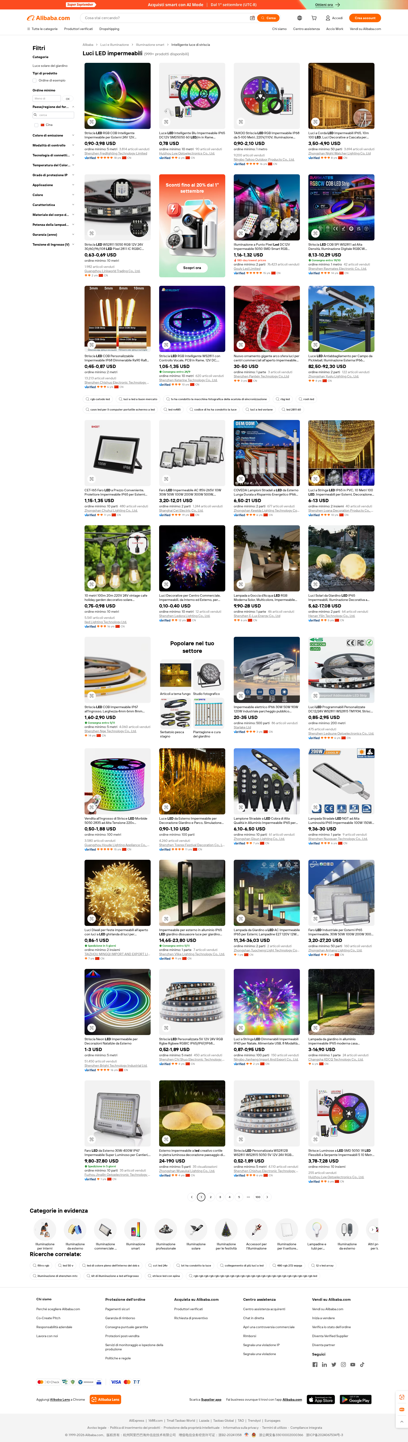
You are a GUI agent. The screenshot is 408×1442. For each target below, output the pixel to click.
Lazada (204, 1420)
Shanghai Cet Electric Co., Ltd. (181, 510)
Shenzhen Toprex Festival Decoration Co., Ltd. (192, 845)
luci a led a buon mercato (140, 399)
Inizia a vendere (323, 1318)
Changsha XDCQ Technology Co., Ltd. (335, 1059)
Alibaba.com (292, 1399)
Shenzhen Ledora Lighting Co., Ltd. (184, 616)
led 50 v (68, 1265)
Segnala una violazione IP (261, 1345)
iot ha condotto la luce (196, 1265)
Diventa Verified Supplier (330, 1336)
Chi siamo (43, 1299)
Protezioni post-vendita (122, 1336)
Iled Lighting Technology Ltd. (106, 622)
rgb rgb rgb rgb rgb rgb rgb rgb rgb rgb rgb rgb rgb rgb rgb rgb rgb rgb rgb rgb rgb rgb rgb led (255, 1276)
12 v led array (324, 1265)
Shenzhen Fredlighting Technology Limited (116, 153)
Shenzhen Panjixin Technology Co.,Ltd (261, 376)
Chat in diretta (253, 1318)
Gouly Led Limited (247, 268)
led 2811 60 (293, 409)
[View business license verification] (246, 1435)
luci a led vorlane (261, 409)
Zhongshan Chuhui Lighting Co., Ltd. (111, 510)
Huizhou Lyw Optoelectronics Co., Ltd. (187, 153)
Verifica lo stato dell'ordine (331, 1327)
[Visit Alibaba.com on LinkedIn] (324, 1364)
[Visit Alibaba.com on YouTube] (353, 1364)
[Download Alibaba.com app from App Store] (321, 1399)
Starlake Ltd (242, 727)
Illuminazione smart (150, 45)
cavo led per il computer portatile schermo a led (122, 409)
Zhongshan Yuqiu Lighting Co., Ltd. (333, 376)
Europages (272, 1420)
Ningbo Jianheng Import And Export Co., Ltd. (266, 1059)
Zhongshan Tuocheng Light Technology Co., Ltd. (267, 950)
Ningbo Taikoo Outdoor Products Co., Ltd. (264, 159)
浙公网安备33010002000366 (281, 1435)
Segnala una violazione (259, 1354)
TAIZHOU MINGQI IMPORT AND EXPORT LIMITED (118, 954)
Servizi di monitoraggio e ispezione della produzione (134, 1347)
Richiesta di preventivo (191, 1318)
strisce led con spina (166, 1276)
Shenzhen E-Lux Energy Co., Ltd (257, 616)
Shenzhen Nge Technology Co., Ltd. (110, 731)
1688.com (155, 1420)
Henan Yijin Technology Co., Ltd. (331, 616)
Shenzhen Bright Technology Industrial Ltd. (116, 1065)
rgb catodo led (100, 399)
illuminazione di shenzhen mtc (58, 1276)
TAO (241, 1420)
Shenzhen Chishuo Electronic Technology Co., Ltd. (118, 382)
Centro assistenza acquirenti (264, 1309)
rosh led (308, 399)
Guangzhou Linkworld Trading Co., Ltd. (112, 271)
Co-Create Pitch (48, 1318)
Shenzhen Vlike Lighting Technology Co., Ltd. (192, 954)
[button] (252, 18)
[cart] (315, 19)
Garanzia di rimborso (120, 1318)
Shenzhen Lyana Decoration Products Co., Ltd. (341, 510)
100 (257, 1197)
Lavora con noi (47, 1336)
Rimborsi (249, 1336)
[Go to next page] (267, 1197)
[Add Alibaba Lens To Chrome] (105, 1399)
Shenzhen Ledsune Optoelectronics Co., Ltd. (341, 733)
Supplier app (211, 1399)
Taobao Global (223, 1420)
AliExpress (136, 1420)
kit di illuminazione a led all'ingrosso (115, 1276)
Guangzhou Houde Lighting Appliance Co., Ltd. (118, 845)
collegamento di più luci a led (244, 1265)
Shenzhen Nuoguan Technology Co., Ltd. (338, 839)
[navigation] (53, 621)
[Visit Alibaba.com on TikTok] (362, 1364)
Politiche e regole (118, 1358)
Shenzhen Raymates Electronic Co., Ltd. (337, 268)
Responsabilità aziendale (54, 1327)
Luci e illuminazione (114, 45)
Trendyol (254, 1420)
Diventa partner (323, 1345)
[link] (402, 1397)
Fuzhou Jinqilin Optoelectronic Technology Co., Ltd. (118, 1175)
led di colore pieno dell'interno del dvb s (113, 1265)
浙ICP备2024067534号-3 (324, 1435)
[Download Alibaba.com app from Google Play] (356, 1399)
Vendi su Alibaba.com (327, 1309)
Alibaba (88, 45)
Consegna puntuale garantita (126, 1327)
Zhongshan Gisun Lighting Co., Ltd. (259, 839)
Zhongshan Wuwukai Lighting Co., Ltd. (187, 1171)
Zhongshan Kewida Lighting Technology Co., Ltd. (267, 510)
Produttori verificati (188, 1309)
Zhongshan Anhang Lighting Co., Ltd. (335, 950)
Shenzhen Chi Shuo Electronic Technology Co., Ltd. (192, 1059)
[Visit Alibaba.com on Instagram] (343, 1364)
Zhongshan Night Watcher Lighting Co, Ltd (339, 153)
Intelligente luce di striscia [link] (190, 45)
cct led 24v (160, 1265)
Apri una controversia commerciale (269, 1327)
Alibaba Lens (60, 1399)
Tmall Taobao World (181, 1420)
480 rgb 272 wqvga (289, 1265)
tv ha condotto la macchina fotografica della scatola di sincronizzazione (219, 399)
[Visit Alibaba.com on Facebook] (315, 1364)
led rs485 (174, 409)
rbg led (285, 399)
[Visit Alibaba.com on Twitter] (334, 1364)
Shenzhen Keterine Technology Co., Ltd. (188, 380)
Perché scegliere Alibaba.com (58, 1309)
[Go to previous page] (191, 1197)
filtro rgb (43, 1265)
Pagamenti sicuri (117, 1309)
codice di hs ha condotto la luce (215, 409)
